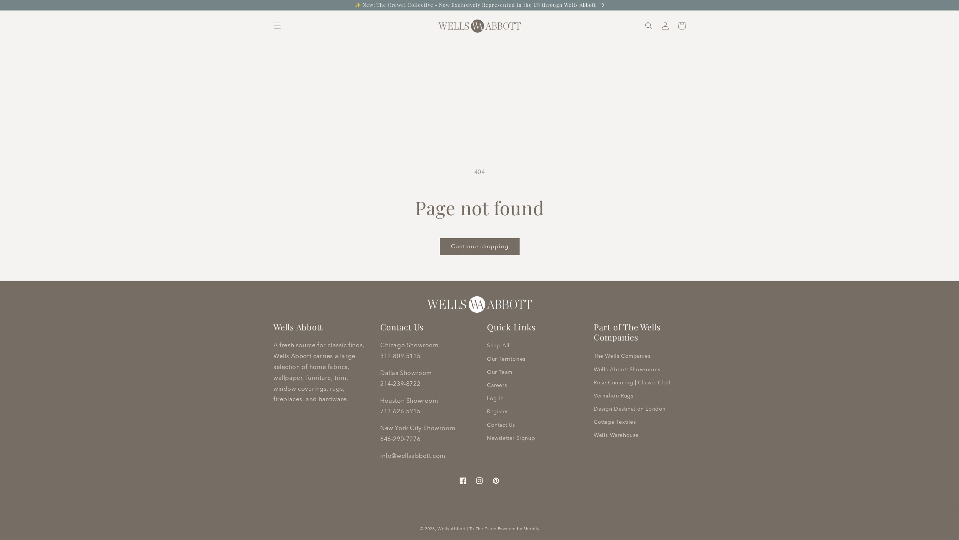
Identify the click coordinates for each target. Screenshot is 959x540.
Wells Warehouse (616, 435)
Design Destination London (630, 408)
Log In (495, 398)
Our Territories (506, 359)
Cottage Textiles (615, 421)
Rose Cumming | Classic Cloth (633, 382)
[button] (277, 26)
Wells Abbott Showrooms (627, 369)
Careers (497, 385)
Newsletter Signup (511, 438)
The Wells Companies (622, 355)
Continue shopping (479, 246)
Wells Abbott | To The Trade (467, 528)
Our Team (499, 372)
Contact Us (501, 425)
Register (497, 411)
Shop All (498, 345)
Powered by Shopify (518, 528)
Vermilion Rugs (613, 395)
